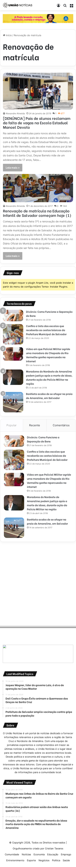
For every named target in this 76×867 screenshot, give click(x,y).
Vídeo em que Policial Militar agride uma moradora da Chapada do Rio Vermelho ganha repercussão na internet (48, 355)
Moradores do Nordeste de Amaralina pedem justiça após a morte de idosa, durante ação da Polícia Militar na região (49, 377)
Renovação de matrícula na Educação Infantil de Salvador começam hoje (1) (37, 213)
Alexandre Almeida (15, 113)
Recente (34, 425)
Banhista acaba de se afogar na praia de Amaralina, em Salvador (49, 396)
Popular (11, 425)
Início (8, 35)
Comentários (61, 425)
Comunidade (12, 854)
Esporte (31, 860)
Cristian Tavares (54, 848)
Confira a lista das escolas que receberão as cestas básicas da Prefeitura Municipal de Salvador (46, 330)
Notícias (26, 854)
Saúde (66, 860)
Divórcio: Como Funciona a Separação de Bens (43, 439)
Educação (52, 854)
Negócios (44, 860)
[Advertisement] (38, 583)
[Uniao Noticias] (17, 5)
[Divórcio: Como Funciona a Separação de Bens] (13, 315)
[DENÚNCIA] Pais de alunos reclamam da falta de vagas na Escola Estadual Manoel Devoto (36, 122)
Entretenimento (15, 860)
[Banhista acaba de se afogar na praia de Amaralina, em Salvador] (13, 402)
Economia (39, 854)
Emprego (66, 854)
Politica (56, 860)
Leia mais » (13, 167)
